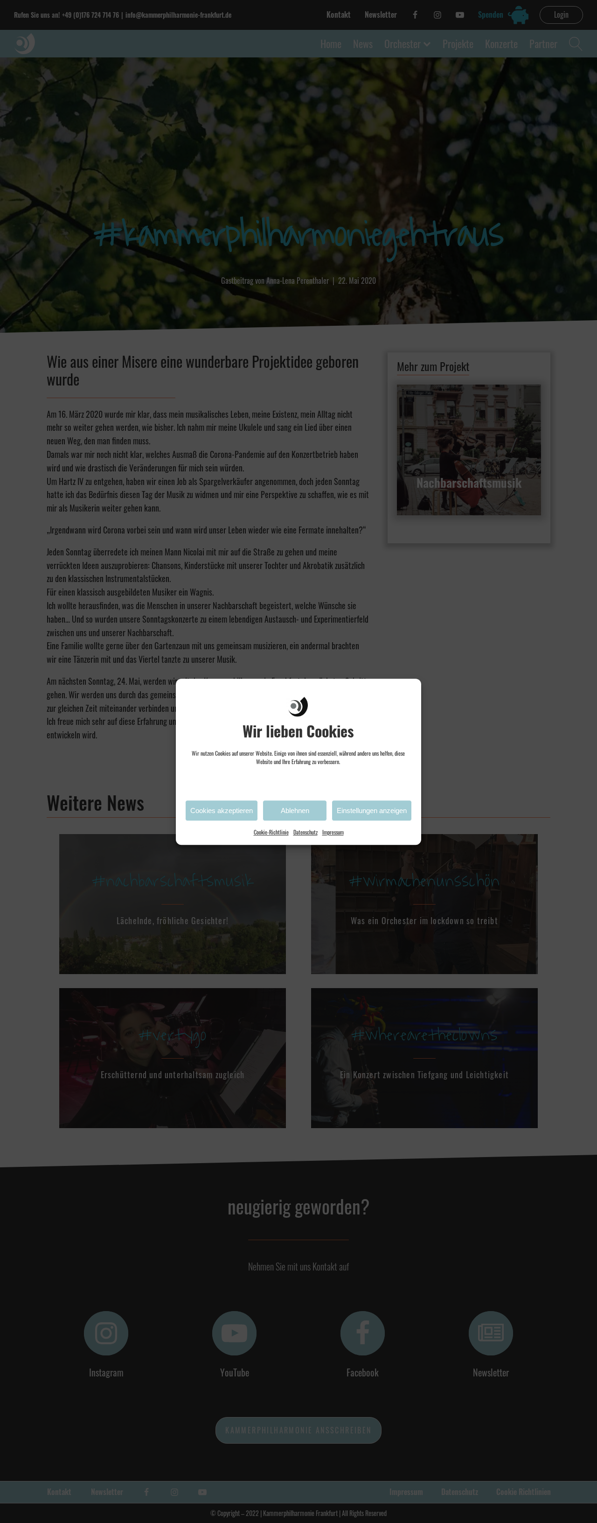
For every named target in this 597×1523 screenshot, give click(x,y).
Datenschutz (305, 832)
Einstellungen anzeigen (372, 810)
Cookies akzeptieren (221, 810)
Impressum (333, 832)
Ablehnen (295, 810)
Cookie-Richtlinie (271, 832)
